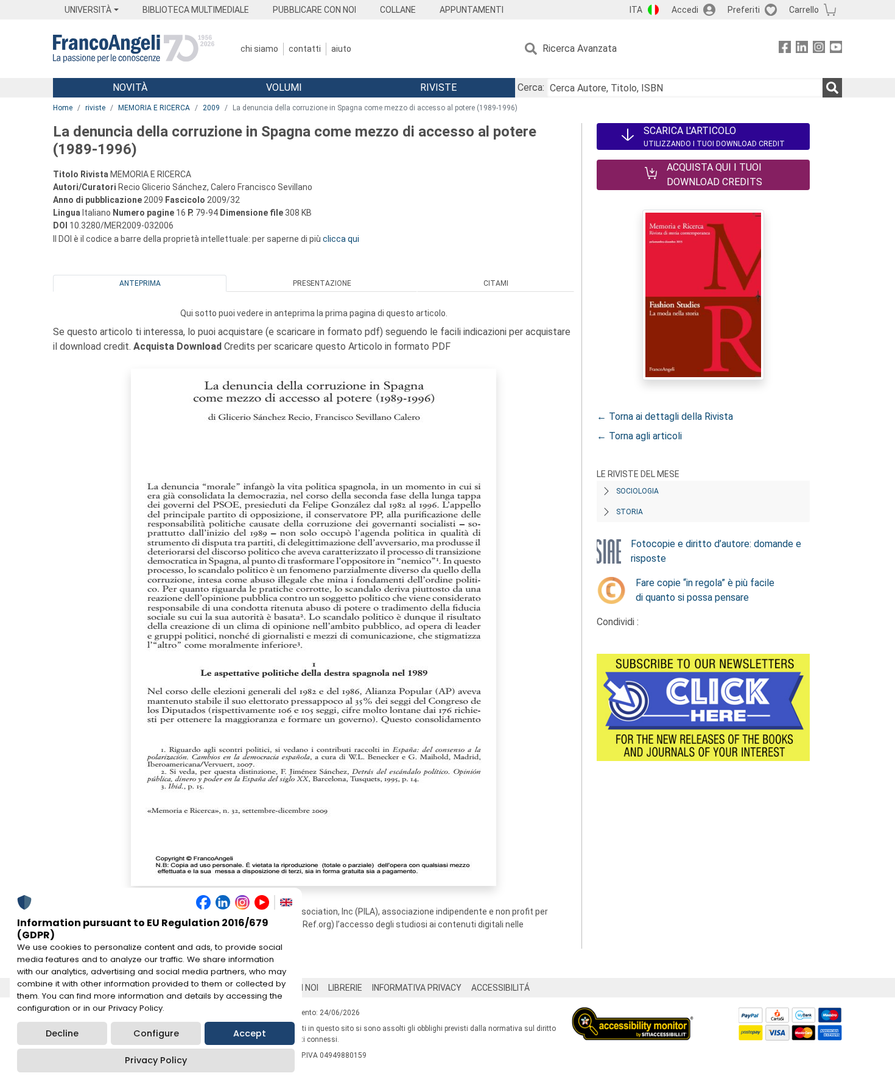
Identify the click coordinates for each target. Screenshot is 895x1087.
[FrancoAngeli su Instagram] (819, 49)
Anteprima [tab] (140, 283)
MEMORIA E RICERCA (154, 108)
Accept (249, 1033)
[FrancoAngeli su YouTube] (836, 49)
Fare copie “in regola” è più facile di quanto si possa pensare (705, 590)
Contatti (305, 49)
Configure (156, 1033)
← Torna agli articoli (639, 436)
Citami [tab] (495, 283)
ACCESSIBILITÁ (500, 988)
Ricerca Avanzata (579, 48)
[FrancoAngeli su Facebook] (785, 49)
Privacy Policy (156, 1060)
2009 (211, 108)
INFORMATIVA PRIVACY (417, 988)
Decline (62, 1033)
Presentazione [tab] (322, 283)
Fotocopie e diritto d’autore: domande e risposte (716, 551)
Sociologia (637, 491)
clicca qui (341, 239)
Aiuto (341, 49)
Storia (629, 512)
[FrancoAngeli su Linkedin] (802, 49)
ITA (636, 10)
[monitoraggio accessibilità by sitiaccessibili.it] (632, 1014)
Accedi (685, 10)
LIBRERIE (345, 988)
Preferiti (744, 10)
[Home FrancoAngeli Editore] (133, 48)
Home (62, 108)
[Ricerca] (832, 87)
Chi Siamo (259, 49)
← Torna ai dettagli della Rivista (665, 416)
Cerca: (531, 87)
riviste (95, 108)
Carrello (804, 10)
